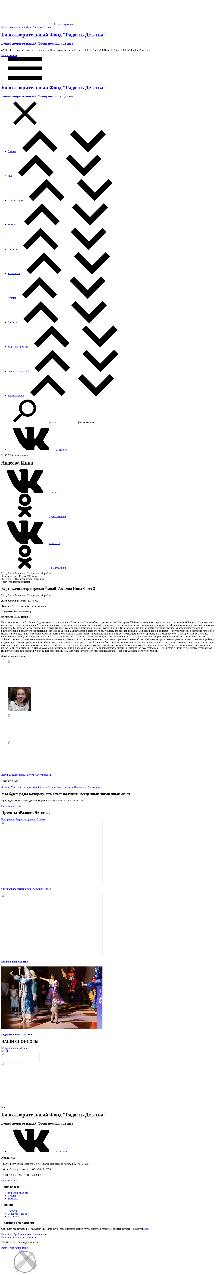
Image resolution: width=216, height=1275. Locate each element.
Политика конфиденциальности (18, 1237)
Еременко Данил (64, 787)
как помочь (14, 1216)
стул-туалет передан (40, 774)
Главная (12, 151)
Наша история (15, 200)
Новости (12, 249)
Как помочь (14, 273)
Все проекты (8, 819)
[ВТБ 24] (5, 1051)
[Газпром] (14, 1104)
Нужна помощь (16, 395)
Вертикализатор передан (14, 774)
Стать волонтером (11, 806)
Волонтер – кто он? (18, 371)
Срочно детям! (20, 455)
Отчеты (12, 297)
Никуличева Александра (87, 787)
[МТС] (4, 1107)
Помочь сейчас (9, 55)
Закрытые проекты (18, 346)
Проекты (12, 322)
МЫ (10, 175)
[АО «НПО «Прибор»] (14, 1048)
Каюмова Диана (46, 787)
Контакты (13, 224)
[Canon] (20, 1061)
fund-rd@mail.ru (9, 1180)
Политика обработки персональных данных (25, 1234)
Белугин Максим (10, 787)
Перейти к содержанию (61, 24)
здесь (146, 1228)
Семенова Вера (28, 787)
